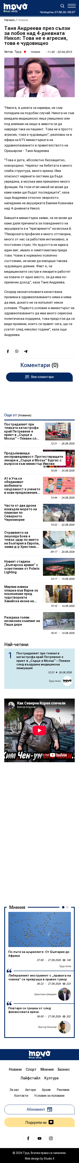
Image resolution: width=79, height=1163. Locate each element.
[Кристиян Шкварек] (64, 994)
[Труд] (39, 1055)
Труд (17, 52)
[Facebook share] (8, 351)
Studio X (49, 1158)
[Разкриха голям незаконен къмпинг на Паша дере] (59, 621)
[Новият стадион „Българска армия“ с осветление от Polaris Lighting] (59, 567)
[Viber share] (16, 351)
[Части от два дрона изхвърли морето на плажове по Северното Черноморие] (59, 513)
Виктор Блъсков (47, 1027)
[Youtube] (39, 1138)
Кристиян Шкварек (45, 994)
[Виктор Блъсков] (64, 1027)
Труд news (54, 681)
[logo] (15, 7)
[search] (62, 6)
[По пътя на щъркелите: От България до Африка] (39, 929)
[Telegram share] (25, 351)
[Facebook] (28, 1138)
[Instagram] (51, 1138)
